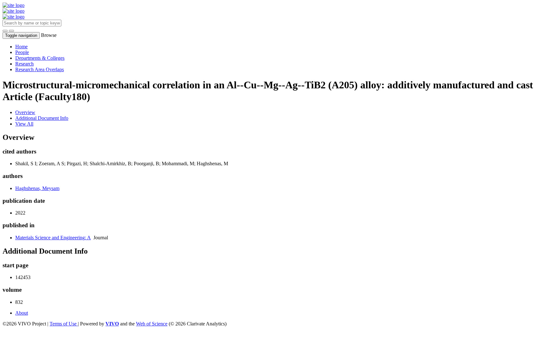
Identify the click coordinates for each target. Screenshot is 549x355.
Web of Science (151, 323)
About (21, 313)
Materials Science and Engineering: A (53, 237)
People (22, 52)
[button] (5, 31)
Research (24, 63)
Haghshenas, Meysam (37, 188)
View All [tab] (24, 123)
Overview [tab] (25, 112)
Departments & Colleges (39, 58)
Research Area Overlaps (39, 69)
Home (21, 46)
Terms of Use (64, 323)
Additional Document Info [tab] (41, 118)
